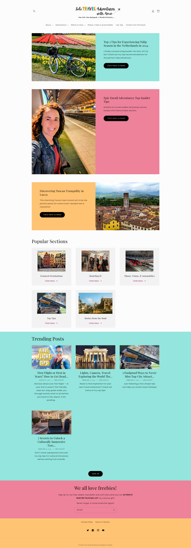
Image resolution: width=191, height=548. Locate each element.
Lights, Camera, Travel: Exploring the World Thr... (95, 374)
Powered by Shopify (106, 545)
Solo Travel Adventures (91, 545)
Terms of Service (102, 522)
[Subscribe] (113, 510)
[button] (34, 11)
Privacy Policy (87, 522)
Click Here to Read (116, 65)
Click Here (50, 281)
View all (95, 473)
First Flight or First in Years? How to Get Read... (51, 374)
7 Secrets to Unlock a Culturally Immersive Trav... (51, 441)
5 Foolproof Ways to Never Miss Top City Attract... (140, 374)
